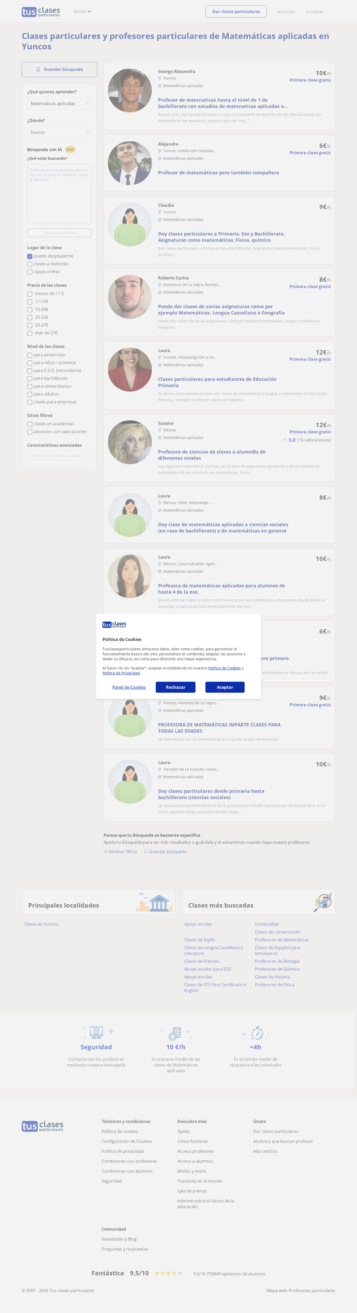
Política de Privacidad (121, 672)
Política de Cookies (224, 668)
